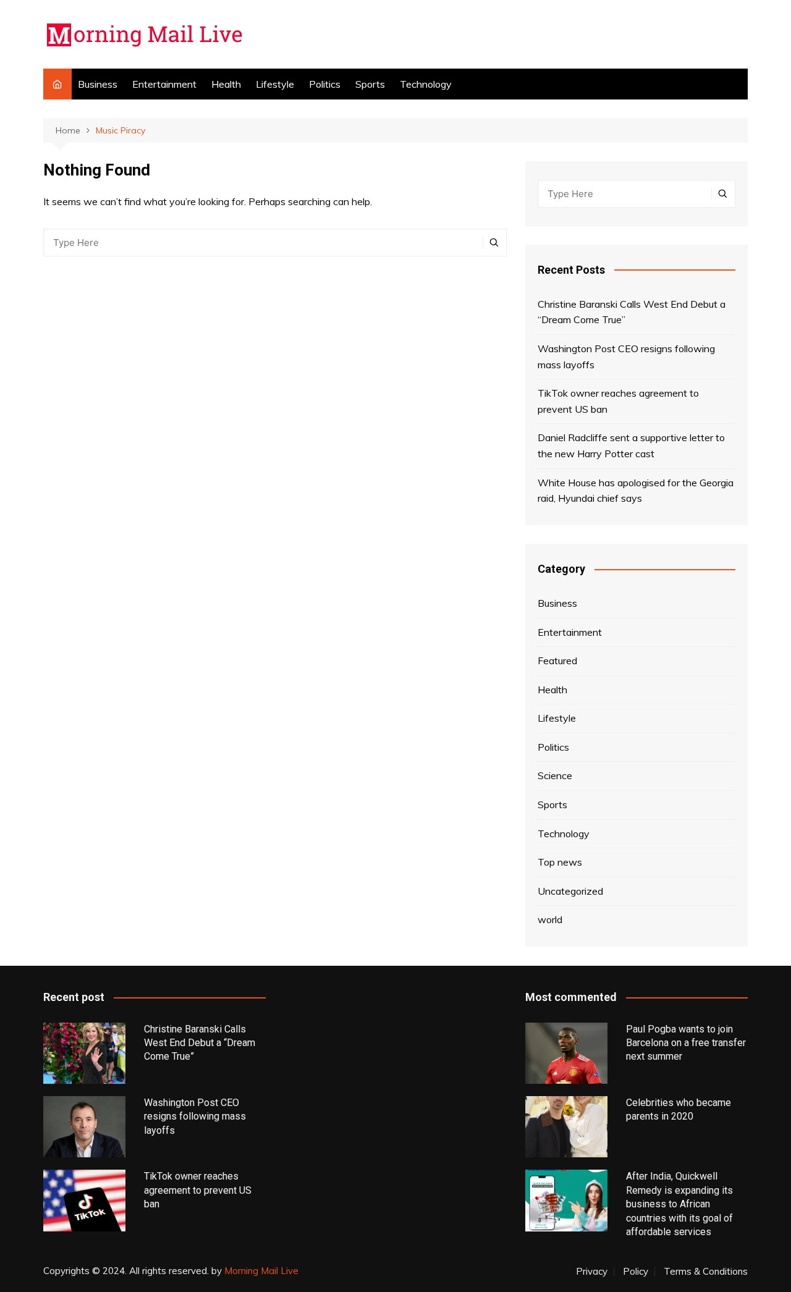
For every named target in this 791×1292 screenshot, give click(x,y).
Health (226, 84)
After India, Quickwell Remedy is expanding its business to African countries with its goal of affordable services (679, 1204)
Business (97, 84)
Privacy (591, 1272)
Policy (635, 1272)
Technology (426, 84)
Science (555, 775)
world (550, 919)
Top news (560, 862)
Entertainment (164, 84)
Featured (557, 660)
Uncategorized (570, 891)
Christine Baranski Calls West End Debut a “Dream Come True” (631, 312)
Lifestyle (275, 84)
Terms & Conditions (706, 1272)
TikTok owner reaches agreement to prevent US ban (618, 401)
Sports (370, 84)
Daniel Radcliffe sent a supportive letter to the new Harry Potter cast (631, 445)
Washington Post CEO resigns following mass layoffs (626, 356)
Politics (325, 84)
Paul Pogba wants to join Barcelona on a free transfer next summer (686, 1043)
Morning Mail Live (261, 1271)
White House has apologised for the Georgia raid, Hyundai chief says (636, 490)
